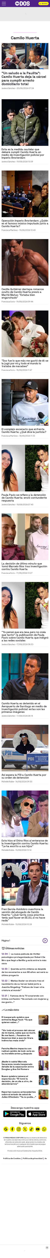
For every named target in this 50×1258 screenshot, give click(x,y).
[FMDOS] (22, 3)
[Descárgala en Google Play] (14, 1113)
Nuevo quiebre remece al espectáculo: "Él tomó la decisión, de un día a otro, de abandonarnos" (17, 1080)
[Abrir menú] (3, 3)
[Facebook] (12, 1129)
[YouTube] (38, 1129)
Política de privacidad (33, 1158)
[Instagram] (19, 1129)
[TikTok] (31, 1129)
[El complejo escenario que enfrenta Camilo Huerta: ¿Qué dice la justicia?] (25, 402)
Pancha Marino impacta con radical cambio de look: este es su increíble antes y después (18, 1051)
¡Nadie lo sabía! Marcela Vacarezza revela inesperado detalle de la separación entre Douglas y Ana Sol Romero (18, 1065)
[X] (25, 1129)
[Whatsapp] (44, 1129)
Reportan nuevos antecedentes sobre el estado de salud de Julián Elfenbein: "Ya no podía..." (19, 1094)
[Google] (6, 1129)
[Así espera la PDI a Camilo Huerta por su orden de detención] (25, 747)
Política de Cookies (12, 1158)
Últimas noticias (14, 948)
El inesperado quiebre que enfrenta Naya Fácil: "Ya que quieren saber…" (17, 1020)
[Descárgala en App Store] (37, 1113)
